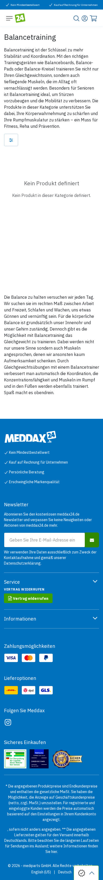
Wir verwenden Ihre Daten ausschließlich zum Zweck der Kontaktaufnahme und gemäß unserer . (50, 558)
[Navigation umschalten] (9, 18)
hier (54, 851)
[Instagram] (8, 722)
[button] (92, 540)
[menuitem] (41, 872)
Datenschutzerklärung (22, 563)
